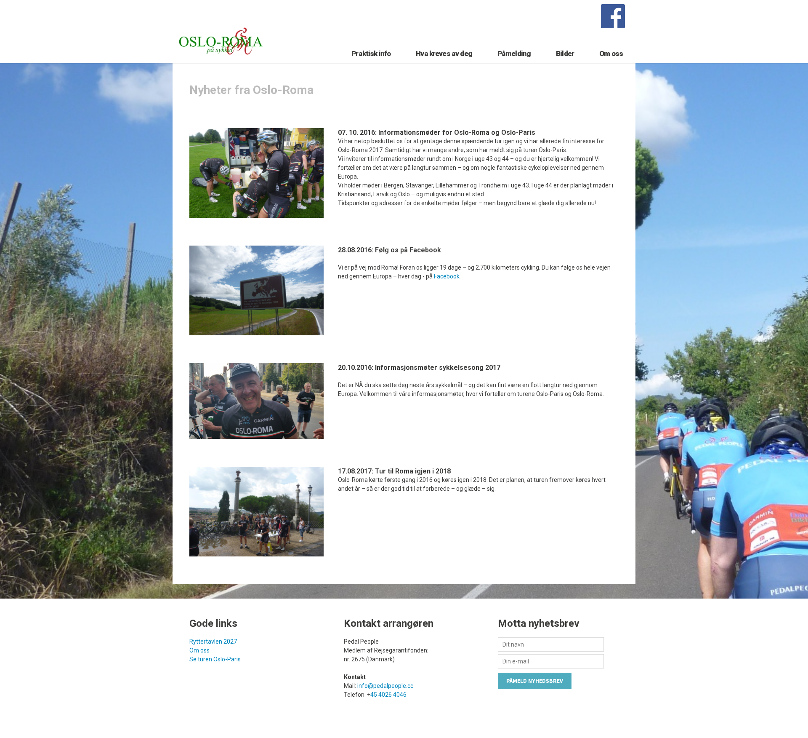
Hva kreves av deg (444, 53)
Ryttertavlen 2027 (213, 641)
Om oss (611, 53)
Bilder (565, 53)
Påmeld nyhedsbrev (534, 681)
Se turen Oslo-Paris (215, 659)
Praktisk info (371, 53)
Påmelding (514, 53)
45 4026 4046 (388, 694)
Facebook (447, 276)
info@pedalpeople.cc (385, 685)
